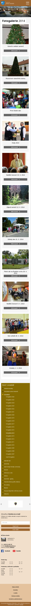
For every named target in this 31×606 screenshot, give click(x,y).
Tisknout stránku (15, 596)
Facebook (7, 550)
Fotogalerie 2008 (10, 451)
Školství (6, 488)
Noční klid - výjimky (8, 479)
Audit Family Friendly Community (12, 466)
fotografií (14, 50)
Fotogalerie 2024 (10, 402)
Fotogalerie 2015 (10, 430)
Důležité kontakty (8, 388)
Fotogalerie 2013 (10, 436)
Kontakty (15, 590)
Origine (21, 604)
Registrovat (15, 526)
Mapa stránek (15, 587)
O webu (15, 593)
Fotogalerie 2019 (10, 418)
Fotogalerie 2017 (10, 424)
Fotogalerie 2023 (10, 406)
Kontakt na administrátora (15, 599)
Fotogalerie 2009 (10, 448)
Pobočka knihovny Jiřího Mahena (12, 482)
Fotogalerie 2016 (10, 427)
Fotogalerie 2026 (10, 396)
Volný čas (6, 494)
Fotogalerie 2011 (10, 442)
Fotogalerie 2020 (10, 415)
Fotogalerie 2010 (10, 445)
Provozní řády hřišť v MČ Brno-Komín (13, 491)
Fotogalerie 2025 (10, 399)
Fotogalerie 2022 (10, 409)
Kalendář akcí (7, 460)
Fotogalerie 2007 (10, 454)
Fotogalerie (7, 394)
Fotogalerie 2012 (10, 439)
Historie (6, 469)
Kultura (6, 476)
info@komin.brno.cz (10, 546)
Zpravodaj (6, 463)
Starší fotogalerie (10, 457)
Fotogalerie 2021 (10, 412)
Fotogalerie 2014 (10, 433)
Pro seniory (7, 485)
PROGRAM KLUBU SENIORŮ (11, 391)
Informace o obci (8, 473)
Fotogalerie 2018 (10, 421)
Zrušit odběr (15, 529)
